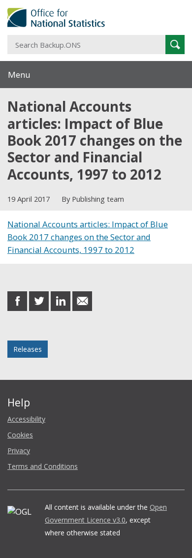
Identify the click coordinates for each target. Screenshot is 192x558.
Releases (27, 349)
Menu (19, 74)
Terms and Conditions (42, 466)
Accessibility (26, 419)
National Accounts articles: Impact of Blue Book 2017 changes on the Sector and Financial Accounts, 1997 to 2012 (87, 236)
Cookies (20, 434)
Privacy (18, 450)
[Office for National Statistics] (96, 17)
